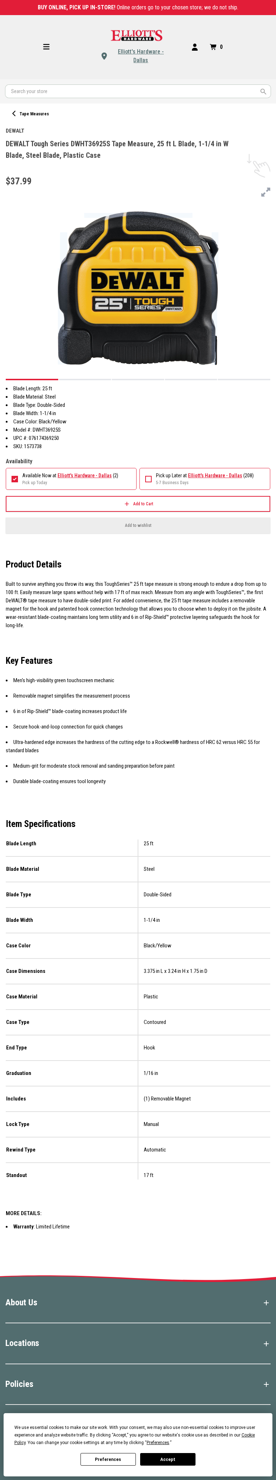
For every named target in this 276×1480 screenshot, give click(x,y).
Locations (22, 1343)
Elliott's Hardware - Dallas (141, 56)
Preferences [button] (158, 1442)
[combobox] (138, 91)
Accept (167, 1459)
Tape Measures (34, 113)
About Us (21, 1302)
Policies (19, 1384)
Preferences (108, 1459)
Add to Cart (143, 503)
